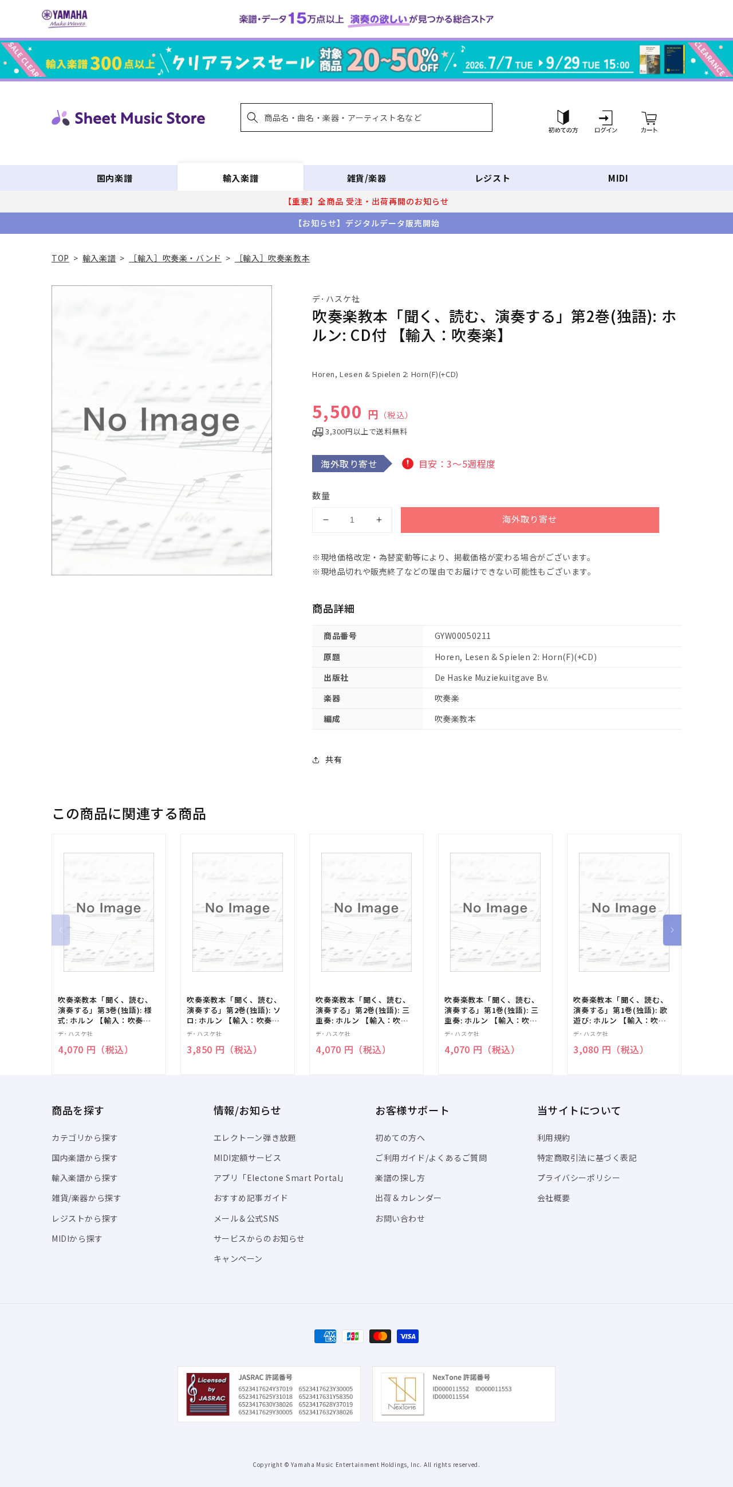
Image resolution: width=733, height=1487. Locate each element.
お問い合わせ (400, 1218)
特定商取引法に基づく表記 (587, 1157)
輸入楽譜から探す (85, 1177)
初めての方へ (400, 1137)
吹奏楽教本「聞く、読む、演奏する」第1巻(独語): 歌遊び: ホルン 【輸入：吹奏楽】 (620, 1010)
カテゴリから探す (85, 1137)
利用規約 (553, 1137)
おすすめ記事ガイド (251, 1197)
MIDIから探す (77, 1238)
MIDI (618, 178)
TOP (60, 258)
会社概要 (553, 1197)
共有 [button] (333, 759)
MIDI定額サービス (248, 1157)
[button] (366, 117)
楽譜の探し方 (400, 1177)
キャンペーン (238, 1258)
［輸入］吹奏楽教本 (272, 258)
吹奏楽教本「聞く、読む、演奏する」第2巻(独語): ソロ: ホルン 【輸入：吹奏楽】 (234, 1010)
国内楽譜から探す (85, 1157)
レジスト (492, 178)
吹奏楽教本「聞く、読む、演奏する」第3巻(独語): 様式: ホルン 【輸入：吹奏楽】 (105, 1010)
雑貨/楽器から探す (86, 1197)
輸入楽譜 (240, 178)
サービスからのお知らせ (260, 1238)
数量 (321, 495)
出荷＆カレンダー (408, 1197)
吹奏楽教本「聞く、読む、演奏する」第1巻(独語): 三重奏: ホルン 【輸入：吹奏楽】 (491, 1010)
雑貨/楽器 (367, 178)
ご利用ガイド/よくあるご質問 (431, 1157)
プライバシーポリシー (579, 1177)
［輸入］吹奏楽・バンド (175, 258)
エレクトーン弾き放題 (255, 1137)
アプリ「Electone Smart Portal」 (281, 1177)
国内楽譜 (114, 178)
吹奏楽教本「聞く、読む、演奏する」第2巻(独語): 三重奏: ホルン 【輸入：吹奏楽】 (363, 1010)
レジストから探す (85, 1218)
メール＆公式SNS (246, 1218)
